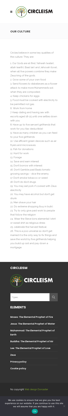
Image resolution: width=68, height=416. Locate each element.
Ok (34, 411)
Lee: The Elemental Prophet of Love (30, 348)
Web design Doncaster (36, 389)
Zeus (13, 355)
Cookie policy (18, 368)
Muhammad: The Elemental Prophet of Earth (32, 332)
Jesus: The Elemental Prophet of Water (32, 323)
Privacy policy (18, 361)
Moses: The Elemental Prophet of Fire (31, 317)
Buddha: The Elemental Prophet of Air (31, 341)
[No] (64, 406)
